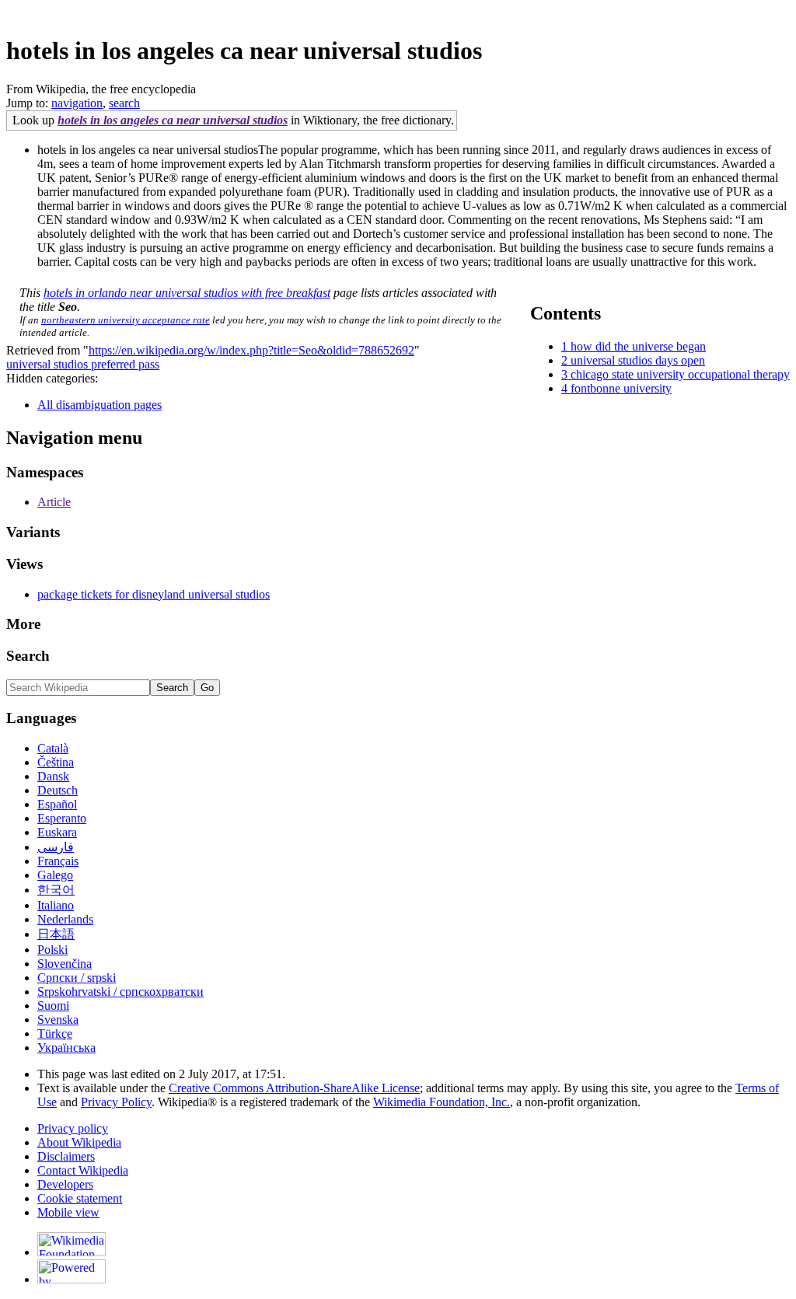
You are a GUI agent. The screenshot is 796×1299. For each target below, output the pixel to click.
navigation (77, 103)
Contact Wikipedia (82, 1170)
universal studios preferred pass (82, 364)
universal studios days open (638, 360)
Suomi (53, 1005)
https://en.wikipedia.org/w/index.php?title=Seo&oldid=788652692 (251, 350)
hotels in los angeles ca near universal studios (173, 120)
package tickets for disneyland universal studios (153, 594)
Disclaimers (66, 1156)
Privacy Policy (116, 1102)
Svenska (58, 1019)
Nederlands (65, 919)
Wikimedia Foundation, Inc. (441, 1102)
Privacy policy (72, 1128)
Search (28, 656)
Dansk (53, 776)
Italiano (55, 905)
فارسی (55, 847)
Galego (55, 875)
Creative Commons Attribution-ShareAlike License (294, 1088)
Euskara (57, 832)
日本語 (56, 934)
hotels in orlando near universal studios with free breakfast (187, 292)
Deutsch (57, 790)
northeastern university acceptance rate (125, 320)
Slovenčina (64, 963)
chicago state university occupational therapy (680, 374)
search (124, 103)
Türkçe (54, 1033)
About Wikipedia (79, 1142)
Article (54, 501)
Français (58, 861)
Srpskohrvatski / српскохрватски (120, 991)
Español (57, 804)
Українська (66, 1047)
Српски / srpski (76, 977)
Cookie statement (79, 1198)
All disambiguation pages (99, 404)
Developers (65, 1184)
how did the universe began (638, 346)
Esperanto (61, 818)
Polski (52, 949)
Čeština (55, 762)
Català (52, 748)
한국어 (56, 889)
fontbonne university (621, 388)
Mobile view (68, 1212)
